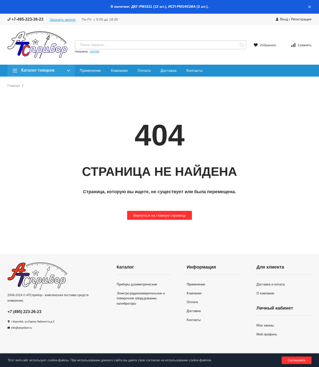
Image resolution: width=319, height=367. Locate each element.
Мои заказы (265, 325)
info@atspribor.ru (21, 327)
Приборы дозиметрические (137, 284)
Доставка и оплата (270, 284)
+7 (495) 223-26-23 (24, 312)
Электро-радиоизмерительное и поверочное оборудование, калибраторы (141, 298)
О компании (265, 293)
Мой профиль (266, 334)
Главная (13, 85)
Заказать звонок (63, 19)
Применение (90, 70)
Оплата (144, 70)
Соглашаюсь (297, 360)
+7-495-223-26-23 (26, 19)
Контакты (194, 70)
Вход (284, 19)
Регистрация (301, 19)
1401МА (94, 51)
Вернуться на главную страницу (159, 215)
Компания (119, 70)
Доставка (168, 70)
